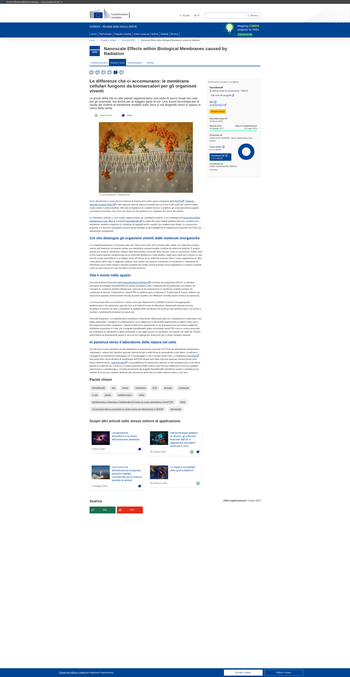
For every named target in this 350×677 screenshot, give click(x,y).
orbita (141, 395)
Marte (183, 402)
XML (105, 510)
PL (122, 72)
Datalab (164, 34)
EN (97, 72)
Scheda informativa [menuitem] (99, 63)
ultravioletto (175, 409)
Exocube (192, 356)
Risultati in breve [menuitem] (117, 63)
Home (94, 34)
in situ (95, 395)
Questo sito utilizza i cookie (72, 672)
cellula (108, 395)
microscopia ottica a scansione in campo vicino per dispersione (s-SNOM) (127, 409)
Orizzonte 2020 (128, 40)
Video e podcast (141, 34)
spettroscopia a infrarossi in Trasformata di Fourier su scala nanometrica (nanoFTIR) (132, 402)
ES (103, 72)
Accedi (186, 15)
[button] (197, 16)
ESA (155, 388)
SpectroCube (118, 362)
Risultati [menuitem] (150, 63)
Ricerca (174, 34)
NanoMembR (133, 221)
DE (91, 72)
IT (115, 72)
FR (109, 72)
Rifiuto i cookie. (283, 672)
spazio (125, 388)
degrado (168, 388)
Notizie (154, 34)
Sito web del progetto (221, 95)
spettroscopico (125, 395)
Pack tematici (105, 34)
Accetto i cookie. (243, 672)
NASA (178, 201)
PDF (132, 510)
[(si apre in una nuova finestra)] (111, 13)
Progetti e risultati (122, 34)
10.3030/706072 (217, 105)
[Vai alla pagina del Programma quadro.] (95, 51)
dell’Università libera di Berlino (133, 282)
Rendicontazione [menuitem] (134, 63)
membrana (140, 388)
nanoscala (184, 388)
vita (113, 388)
